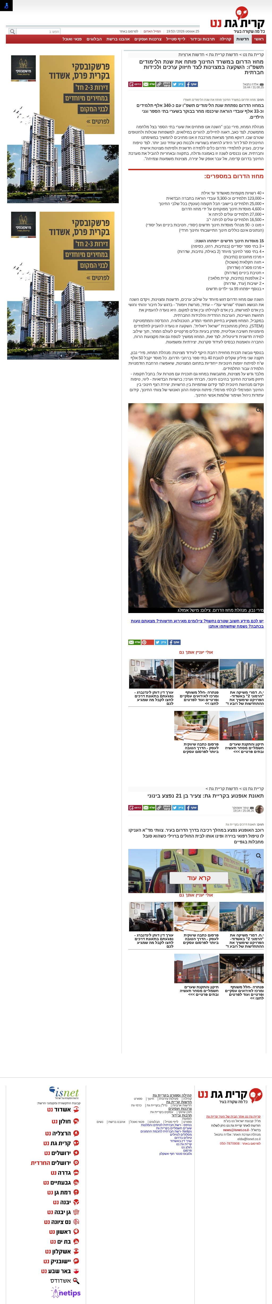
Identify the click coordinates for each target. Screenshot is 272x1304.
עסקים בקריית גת (161, 1112)
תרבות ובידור (202, 39)
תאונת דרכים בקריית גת (241, 824)
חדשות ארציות (191, 54)
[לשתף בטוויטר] (178, 86)
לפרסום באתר (129, 31)
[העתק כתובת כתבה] (163, 86)
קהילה (225, 39)
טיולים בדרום (183, 1138)
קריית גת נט (253, 54)
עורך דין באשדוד (181, 1141)
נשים (100, 1122)
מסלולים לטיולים (181, 1134)
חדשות (242, 39)
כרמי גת (136, 1105)
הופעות (187, 1118)
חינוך (150, 1099)
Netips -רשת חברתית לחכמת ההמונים (166, 1131)
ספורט (138, 1099)
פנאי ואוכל (72, 39)
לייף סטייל (175, 39)
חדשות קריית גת (223, 54)
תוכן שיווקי (185, 1112)
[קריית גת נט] (230, 1105)
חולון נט (186, 1147)
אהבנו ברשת (118, 39)
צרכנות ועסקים (148, 39)
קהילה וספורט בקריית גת (172, 1095)
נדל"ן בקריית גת (157, 1105)
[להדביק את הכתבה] (147, 644)
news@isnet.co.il (236, 1130)
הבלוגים (94, 39)
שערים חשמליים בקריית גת (173, 1128)
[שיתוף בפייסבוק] (191, 86)
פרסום (187, 1150)
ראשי (259, 39)
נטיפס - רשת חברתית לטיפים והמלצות (166, 1125)
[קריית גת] (236, 34)
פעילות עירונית (168, 1099)
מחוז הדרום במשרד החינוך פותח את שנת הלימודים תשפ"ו (219, 99)
